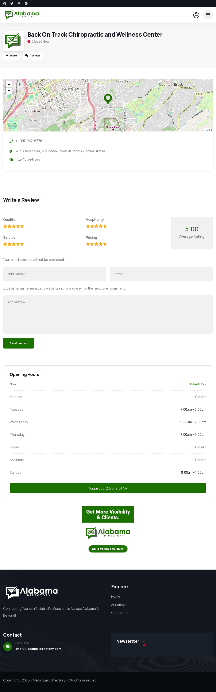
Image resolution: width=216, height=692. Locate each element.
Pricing (91, 237)
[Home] (21, 14)
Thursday (17, 434)
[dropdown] (208, 14)
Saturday (17, 459)
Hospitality (95, 219)
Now (13, 384)
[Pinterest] (26, 3)
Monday (16, 396)
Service (9, 237)
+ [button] (9, 84)
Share (13, 55)
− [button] (9, 90)
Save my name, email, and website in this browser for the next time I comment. (66, 288)
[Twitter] (11, 3)
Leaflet (208, 129)
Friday (14, 447)
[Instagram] (19, 3)
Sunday (15, 472)
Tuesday (16, 409)
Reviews (34, 55)
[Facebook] (4, 3)
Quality (9, 219)
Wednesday (19, 422)
